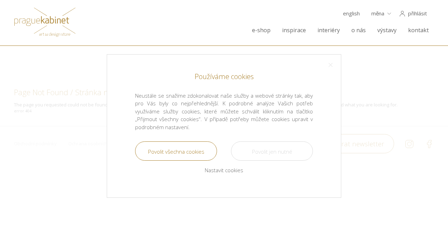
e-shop (261, 30)
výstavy (387, 30)
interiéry (328, 30)
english (351, 13)
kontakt (418, 30)
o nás (358, 30)
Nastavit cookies (224, 170)
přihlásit (417, 13)
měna (377, 13)
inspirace (294, 30)
